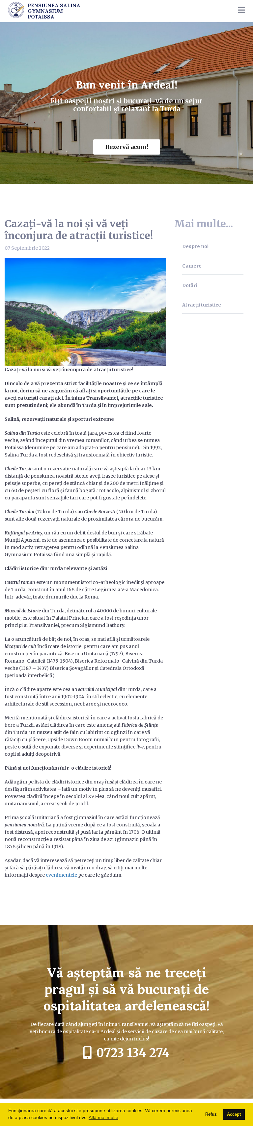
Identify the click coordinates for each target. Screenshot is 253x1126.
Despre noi (195, 246)
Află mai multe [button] (103, 1117)
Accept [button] (234, 1114)
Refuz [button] (211, 1114)
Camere (192, 266)
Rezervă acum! (126, 147)
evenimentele (61, 875)
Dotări (189, 285)
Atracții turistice (201, 305)
